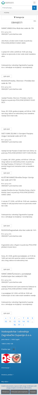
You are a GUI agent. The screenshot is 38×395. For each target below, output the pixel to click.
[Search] (34, 8)
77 (19, 325)
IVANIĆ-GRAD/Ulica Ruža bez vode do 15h (17, 28)
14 (23, 321)
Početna (6, 12)
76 (15, 325)
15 (28, 321)
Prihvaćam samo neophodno (20, 392)
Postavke (33, 392)
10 (6, 321)
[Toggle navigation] (34, 2)
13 (19, 321)
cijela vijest (6, 76)
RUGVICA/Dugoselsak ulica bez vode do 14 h (18, 230)
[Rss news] (13, 349)
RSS (35, 21)
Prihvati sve (5, 392)
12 (15, 321)
